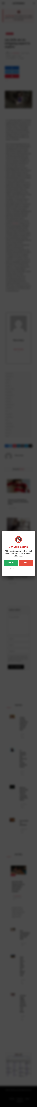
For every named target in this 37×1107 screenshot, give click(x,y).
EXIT (25, 563)
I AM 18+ (11, 563)
